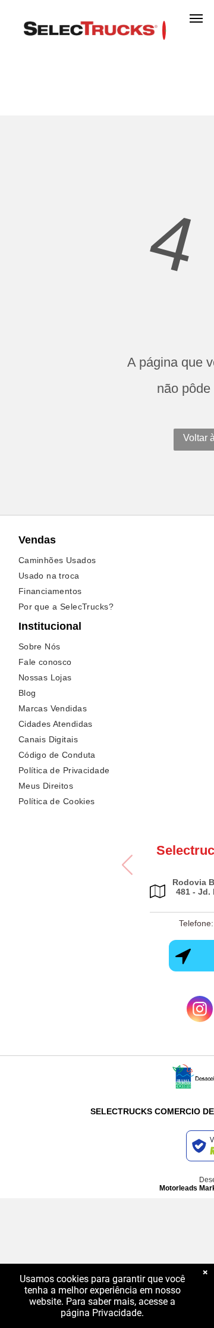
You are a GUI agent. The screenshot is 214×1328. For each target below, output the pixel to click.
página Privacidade (101, 1312)
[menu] (196, 18)
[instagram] (200, 1010)
